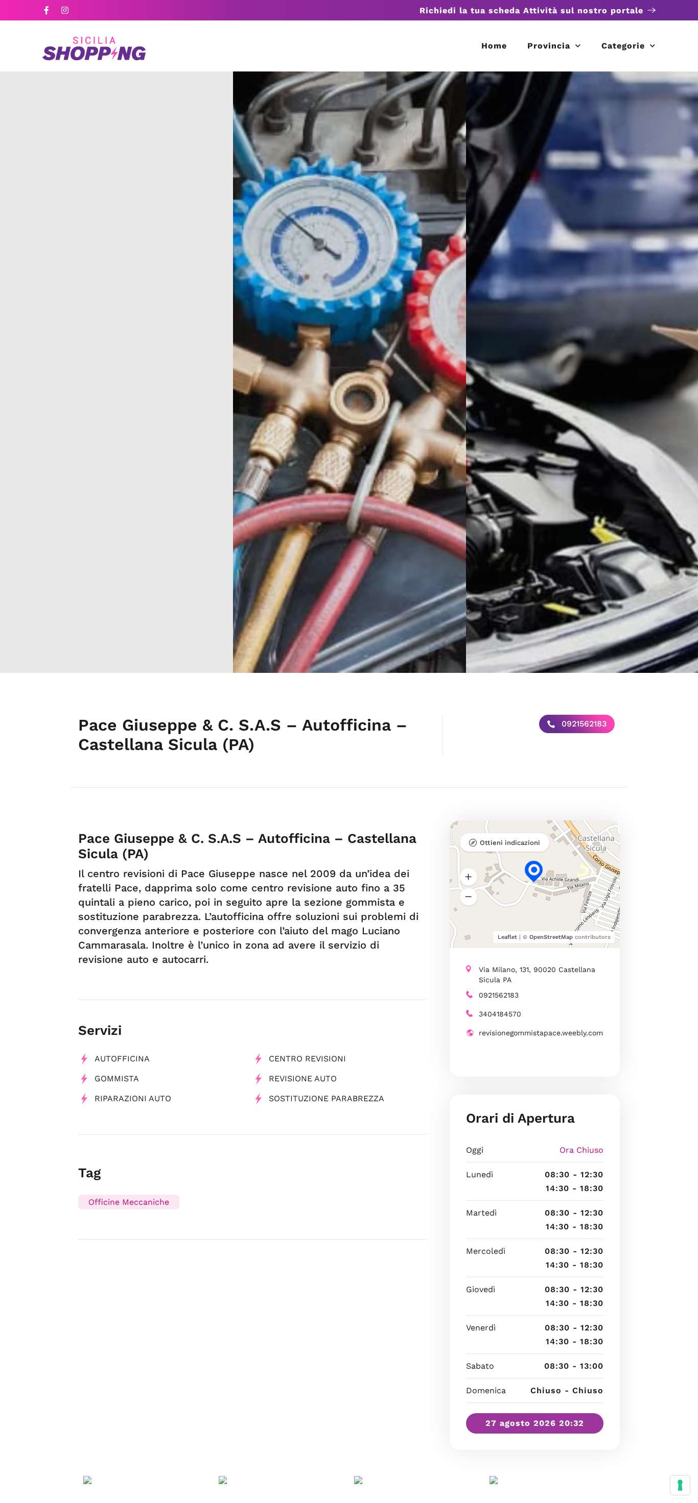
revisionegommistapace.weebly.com (541, 1033)
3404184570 (500, 1014)
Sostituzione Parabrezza (326, 1098)
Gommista (117, 1078)
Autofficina (122, 1058)
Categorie (623, 46)
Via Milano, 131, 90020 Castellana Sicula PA (537, 974)
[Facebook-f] (46, 10)
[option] (116, 372)
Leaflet (507, 937)
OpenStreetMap (551, 937)
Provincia (548, 46)
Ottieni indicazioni (510, 842)
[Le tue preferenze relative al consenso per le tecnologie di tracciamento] (680, 1485)
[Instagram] (65, 10)
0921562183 (583, 724)
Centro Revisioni (307, 1058)
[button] (468, 876)
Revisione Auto (303, 1078)
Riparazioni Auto (133, 1098)
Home (494, 46)
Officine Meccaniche (128, 1202)
